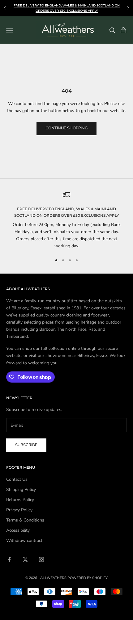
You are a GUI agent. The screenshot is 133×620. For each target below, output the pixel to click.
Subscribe (26, 445)
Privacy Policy (19, 510)
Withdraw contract (24, 540)
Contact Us (17, 479)
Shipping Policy (21, 489)
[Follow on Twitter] (25, 559)
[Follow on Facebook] (9, 559)
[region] (66, 220)
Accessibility (18, 530)
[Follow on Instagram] (41, 559)
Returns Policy (20, 500)
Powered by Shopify (87, 578)
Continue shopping (66, 128)
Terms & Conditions (25, 520)
